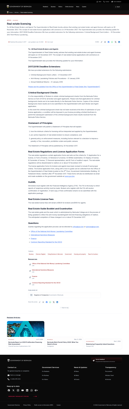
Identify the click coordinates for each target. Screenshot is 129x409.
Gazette (84, 6)
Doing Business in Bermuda (55, 254)
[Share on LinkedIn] (119, 42)
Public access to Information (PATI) (43, 405)
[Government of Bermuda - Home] (23, 6)
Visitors (60, 6)
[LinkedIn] (27, 390)
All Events (76, 379)
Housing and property (80, 254)
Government (68, 254)
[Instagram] (18, 390)
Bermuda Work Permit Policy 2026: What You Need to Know (62, 343)
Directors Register (41, 254)
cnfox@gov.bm (78, 227)
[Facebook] (9, 390)
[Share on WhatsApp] (112, 42)
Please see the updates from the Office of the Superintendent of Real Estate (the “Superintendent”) (64, 87)
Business (53, 6)
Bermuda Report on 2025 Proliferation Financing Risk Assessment (25, 343)
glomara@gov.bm (92, 227)
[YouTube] (22, 390)
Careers (59, 405)
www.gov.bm (70, 176)
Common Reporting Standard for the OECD (46, 242)
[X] (13, 390)
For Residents (45, 371)
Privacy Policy (27, 405)
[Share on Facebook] (108, 42)
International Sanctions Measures (43, 235)
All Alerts (76, 375)
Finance (33, 238)
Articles (16, 12)
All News (76, 371)
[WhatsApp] (32, 390)
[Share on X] (115, 42)
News (77, 6)
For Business (45, 375)
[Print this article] (105, 42)
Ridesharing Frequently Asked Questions (100, 344)
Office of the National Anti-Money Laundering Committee (51, 231)
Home (11, 12)
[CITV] (36, 390)
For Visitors (45, 379)
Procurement (108, 371)
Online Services (69, 6)
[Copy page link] (101, 42)
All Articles (108, 379)
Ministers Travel (109, 375)
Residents (45, 6)
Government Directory (14, 405)
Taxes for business (93, 254)
